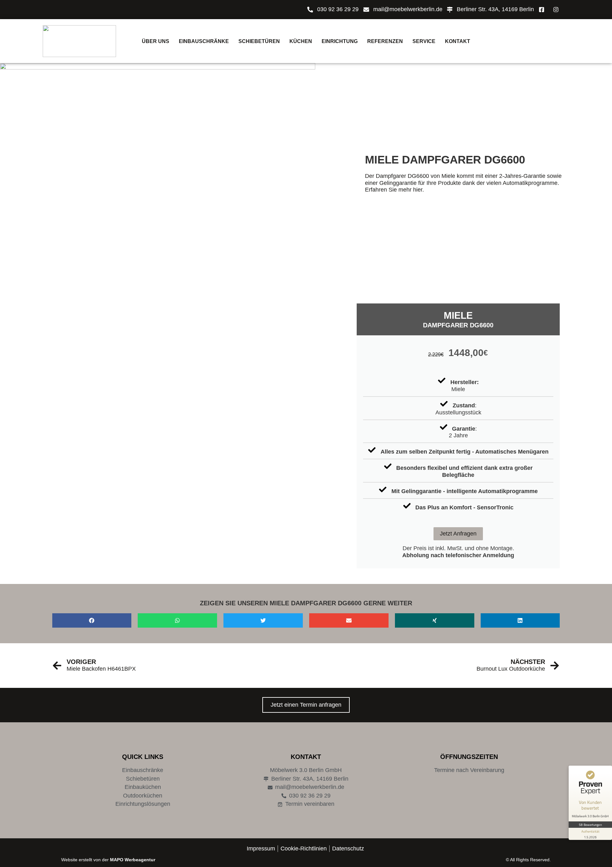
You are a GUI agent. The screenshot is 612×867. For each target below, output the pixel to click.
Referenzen (385, 41)
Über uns (155, 41)
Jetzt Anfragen (458, 533)
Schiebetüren (259, 41)
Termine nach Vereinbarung (469, 770)
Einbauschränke (204, 41)
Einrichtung (340, 41)
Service (423, 41)
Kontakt (457, 41)
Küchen (300, 41)
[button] (92, 620)
